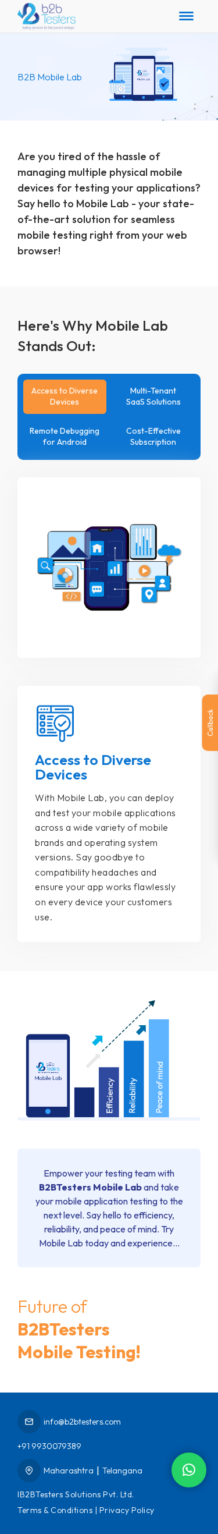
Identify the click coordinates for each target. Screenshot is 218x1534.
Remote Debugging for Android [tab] (64, 437)
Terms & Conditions (54, 1510)
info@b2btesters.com (82, 1422)
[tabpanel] (109, 695)
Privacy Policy (127, 1510)
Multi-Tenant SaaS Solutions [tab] (153, 396)
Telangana (122, 1470)
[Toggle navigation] (186, 16)
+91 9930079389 (49, 1446)
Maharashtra (69, 1470)
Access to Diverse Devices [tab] (64, 396)
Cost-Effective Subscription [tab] (153, 437)
